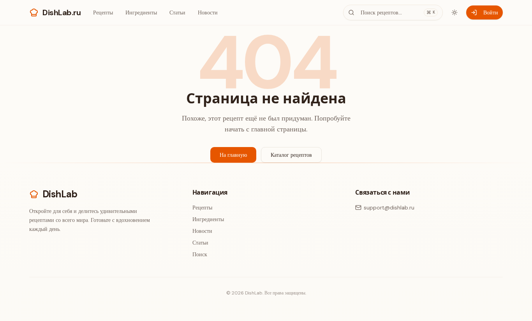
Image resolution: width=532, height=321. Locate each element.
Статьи (177, 12)
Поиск (199, 254)
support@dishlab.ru (389, 207)
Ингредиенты (141, 12)
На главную (233, 154)
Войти (490, 12)
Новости (208, 12)
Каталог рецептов (291, 154)
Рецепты (103, 12)
